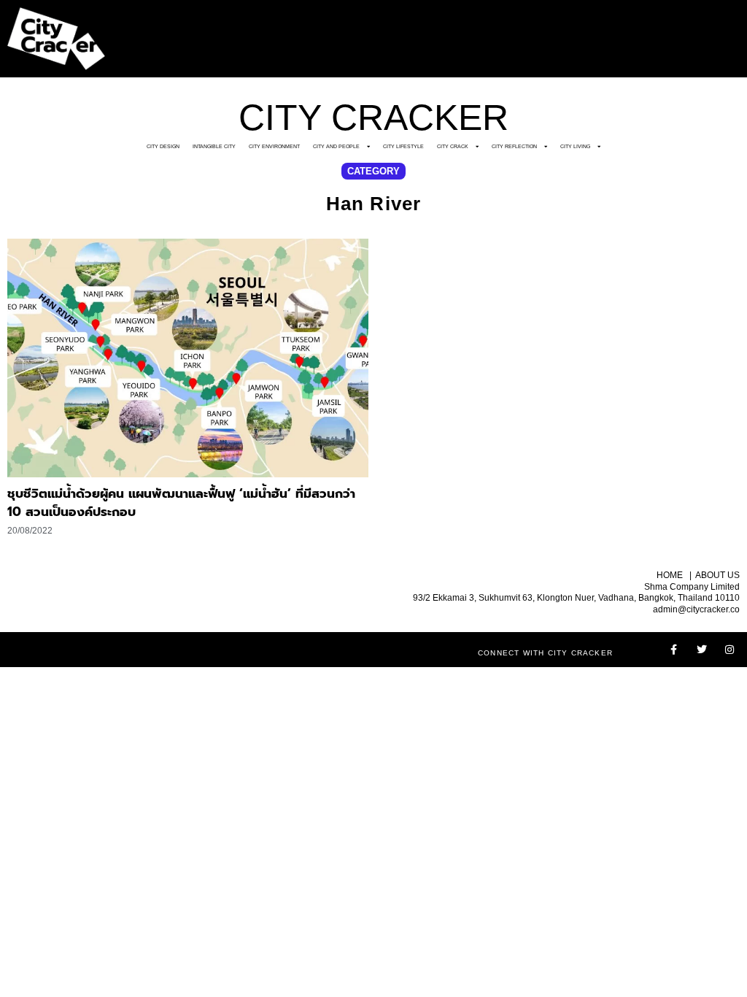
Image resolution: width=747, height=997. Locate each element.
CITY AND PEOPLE (336, 146)
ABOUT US (717, 575)
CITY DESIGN (163, 146)
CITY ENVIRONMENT (274, 146)
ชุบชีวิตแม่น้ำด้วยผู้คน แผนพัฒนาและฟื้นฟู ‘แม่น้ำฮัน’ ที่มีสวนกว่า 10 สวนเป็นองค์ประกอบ (181, 503)
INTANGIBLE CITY (214, 146)
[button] (373, 171)
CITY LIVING (575, 146)
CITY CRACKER (373, 117)
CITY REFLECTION (514, 146)
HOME (670, 575)
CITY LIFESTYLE (403, 146)
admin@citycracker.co (696, 609)
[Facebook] (674, 649)
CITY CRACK (452, 146)
